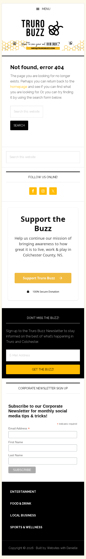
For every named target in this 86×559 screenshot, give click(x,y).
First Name (15, 442)
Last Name (15, 455)
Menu (46, 9)
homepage (18, 87)
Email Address (19, 428)
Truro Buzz (43, 27)
